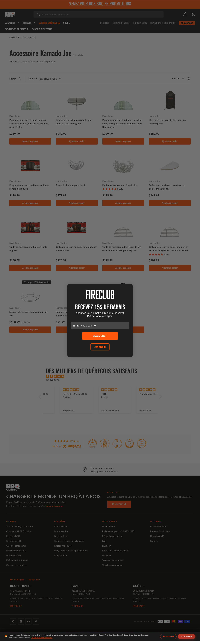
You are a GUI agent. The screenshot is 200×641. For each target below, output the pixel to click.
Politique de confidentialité (41, 638)
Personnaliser (168, 636)
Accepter (186, 636)
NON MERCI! (100, 346)
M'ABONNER (100, 336)
